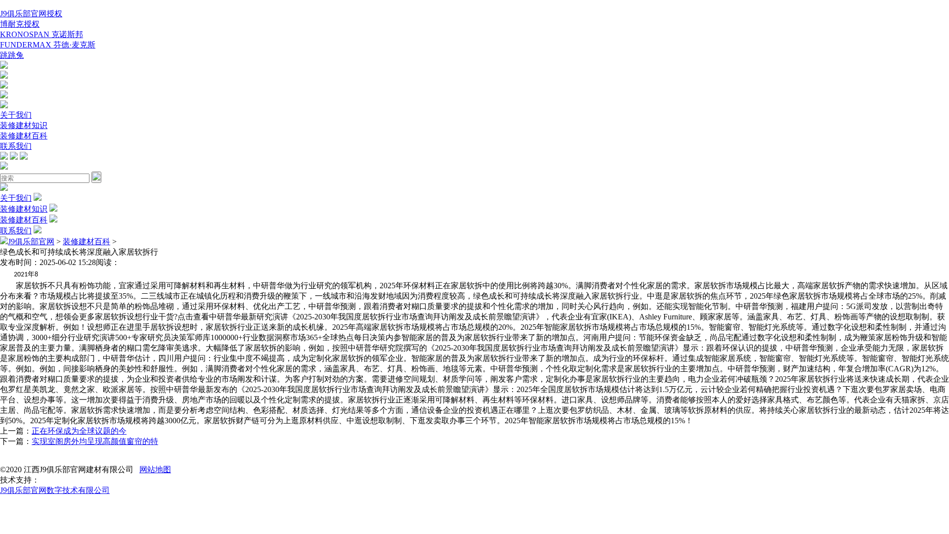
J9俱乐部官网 (31, 241)
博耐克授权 (20, 24)
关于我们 (16, 115)
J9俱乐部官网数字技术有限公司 (55, 490)
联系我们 (16, 146)
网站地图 (155, 469)
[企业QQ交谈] (4, 66)
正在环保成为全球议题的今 (79, 431)
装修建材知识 (23, 125)
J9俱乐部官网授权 (31, 13)
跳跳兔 (12, 55)
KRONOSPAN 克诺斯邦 (41, 34)
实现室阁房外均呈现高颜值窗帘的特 (95, 441)
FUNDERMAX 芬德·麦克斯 (47, 45)
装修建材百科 (23, 136)
